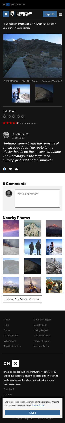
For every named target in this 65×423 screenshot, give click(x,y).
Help (6, 324)
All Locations (9, 23)
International (24, 23)
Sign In (50, 14)
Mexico (51, 23)
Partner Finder (11, 335)
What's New (10, 340)
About (7, 319)
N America (39, 23)
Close (32, 412)
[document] (32, 407)
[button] (4, 169)
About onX (9, 389)
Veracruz (7, 27)
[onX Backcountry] (14, 5)
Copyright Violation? (52, 81)
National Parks (41, 346)
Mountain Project (42, 319)
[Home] (19, 14)
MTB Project (40, 324)
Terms (40, 418)
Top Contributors (12, 346)
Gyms (7, 330)
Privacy (49, 418)
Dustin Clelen (20, 133)
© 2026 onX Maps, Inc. (23, 418)
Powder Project (41, 340)
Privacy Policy (38, 405)
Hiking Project (41, 330)
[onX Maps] (11, 366)
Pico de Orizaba (22, 27)
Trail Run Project (42, 335)
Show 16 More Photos (22, 299)
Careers (8, 394)
